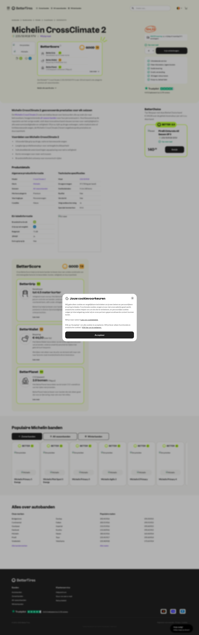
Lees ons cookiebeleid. (89, 320)
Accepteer (99, 335)
